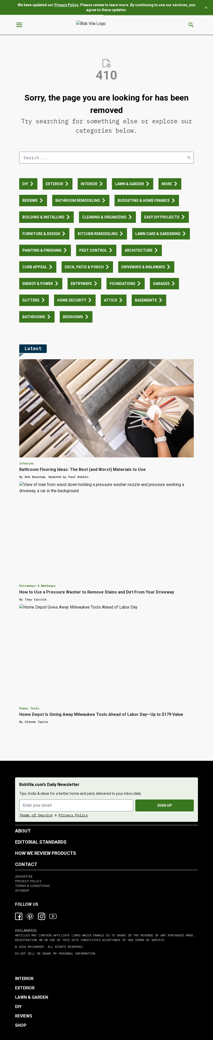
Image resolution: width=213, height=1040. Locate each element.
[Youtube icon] (53, 916)
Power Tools (29, 708)
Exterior (25, 987)
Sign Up (164, 805)
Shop (20, 1025)
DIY (18, 1006)
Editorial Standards (40, 842)
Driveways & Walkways (37, 585)
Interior (26, 463)
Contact (26, 864)
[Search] (189, 157)
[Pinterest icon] (30, 916)
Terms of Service (35, 815)
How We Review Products (45, 853)
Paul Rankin (78, 477)
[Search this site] (191, 25)
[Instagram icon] (41, 916)
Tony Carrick (35, 599)
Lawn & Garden (31, 997)
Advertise (23, 876)
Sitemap (22, 890)
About (23, 831)
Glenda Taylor (36, 722)
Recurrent (35, 947)
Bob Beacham (35, 477)
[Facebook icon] (18, 916)
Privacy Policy (66, 5)
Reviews (23, 1016)
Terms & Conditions (32, 886)
